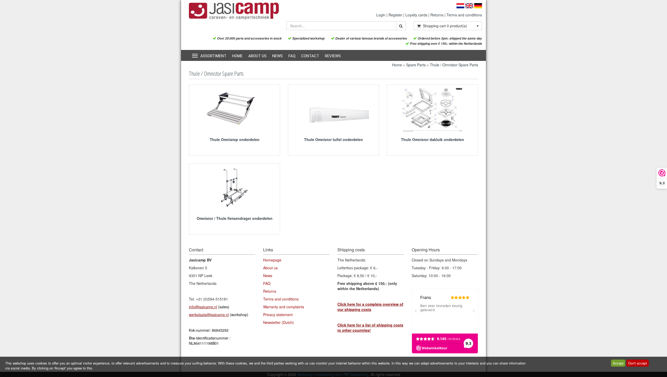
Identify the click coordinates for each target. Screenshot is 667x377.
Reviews (333, 56)
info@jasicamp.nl (203, 306)
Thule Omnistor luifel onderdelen (333, 139)
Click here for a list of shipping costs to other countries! (370, 327)
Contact (310, 56)
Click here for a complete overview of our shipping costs (370, 307)
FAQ (291, 56)
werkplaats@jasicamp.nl (209, 314)
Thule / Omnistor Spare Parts (454, 64)
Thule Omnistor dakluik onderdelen (432, 139)
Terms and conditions (464, 14)
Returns (436, 14)
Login (380, 14)
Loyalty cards (416, 14)
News (277, 56)
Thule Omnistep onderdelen (235, 139)
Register (395, 14)
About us (257, 56)
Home (237, 56)
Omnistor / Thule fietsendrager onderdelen (235, 218)
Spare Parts (416, 64)
